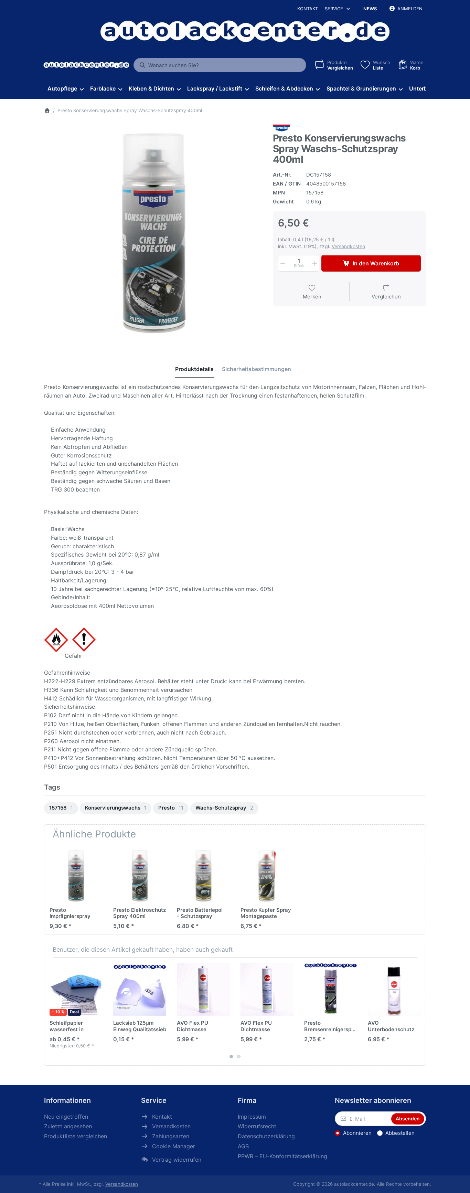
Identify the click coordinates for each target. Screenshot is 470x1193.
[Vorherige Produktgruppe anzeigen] (52, 1011)
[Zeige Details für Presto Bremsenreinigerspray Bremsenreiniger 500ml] (330, 989)
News (370, 8)
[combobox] (219, 65)
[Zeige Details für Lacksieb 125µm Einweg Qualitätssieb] (139, 989)
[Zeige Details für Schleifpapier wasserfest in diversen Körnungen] (76, 989)
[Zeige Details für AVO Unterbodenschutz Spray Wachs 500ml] (394, 989)
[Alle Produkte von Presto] (281, 128)
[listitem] (153, 233)
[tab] (194, 369)
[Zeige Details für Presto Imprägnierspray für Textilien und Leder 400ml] (76, 875)
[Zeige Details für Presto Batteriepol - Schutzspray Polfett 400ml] (203, 875)
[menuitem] (65, 89)
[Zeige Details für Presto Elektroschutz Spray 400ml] (139, 875)
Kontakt (307, 8)
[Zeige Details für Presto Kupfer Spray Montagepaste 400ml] (267, 875)
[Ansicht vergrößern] (153, 233)
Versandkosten (348, 246)
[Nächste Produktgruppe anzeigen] (418, 1011)
